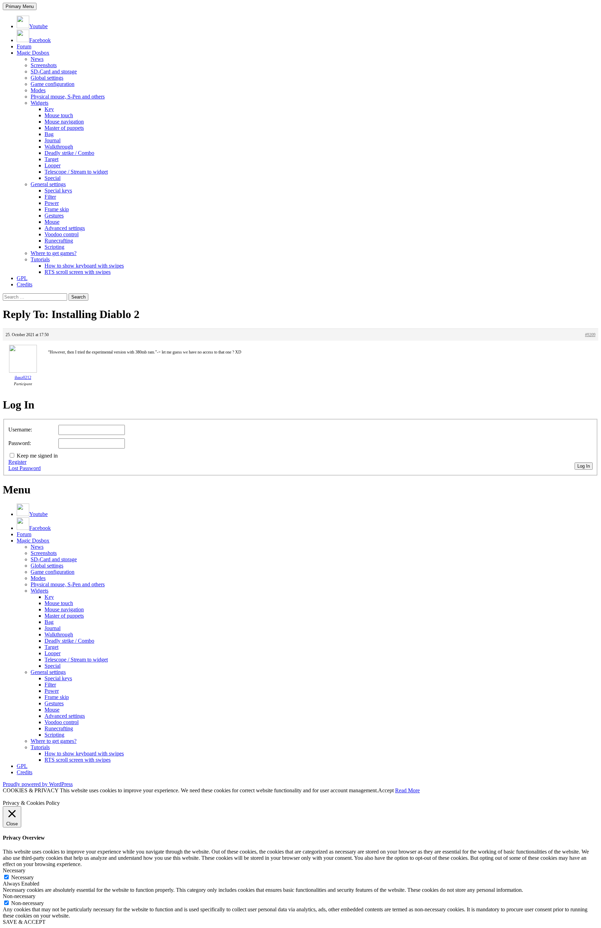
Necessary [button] (14, 870)
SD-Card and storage (54, 71)
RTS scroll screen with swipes (78, 272)
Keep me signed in (37, 456)
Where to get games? (54, 253)
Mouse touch (59, 115)
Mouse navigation (64, 122)
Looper (53, 165)
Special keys (58, 190)
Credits (24, 284)
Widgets (39, 103)
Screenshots (44, 65)
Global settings (47, 78)
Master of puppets (64, 128)
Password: (19, 443)
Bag (49, 134)
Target (51, 159)
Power (52, 203)
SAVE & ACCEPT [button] (24, 922)
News (37, 59)
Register (17, 462)
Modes (38, 90)
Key (49, 109)
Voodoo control (62, 234)
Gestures (54, 216)
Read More (407, 790)
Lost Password (24, 468)
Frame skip (57, 209)
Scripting (54, 247)
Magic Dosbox (33, 53)
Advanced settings (65, 228)
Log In (583, 466)
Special (53, 178)
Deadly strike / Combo (69, 153)
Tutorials (40, 259)
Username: (20, 430)
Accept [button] (386, 790)
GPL (22, 278)
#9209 (590, 334)
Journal (53, 140)
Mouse (52, 222)
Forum (24, 46)
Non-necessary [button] (19, 896)
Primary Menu (20, 6)
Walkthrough (59, 147)
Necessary (22, 877)
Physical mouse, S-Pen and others (68, 97)
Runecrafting (59, 241)
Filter (50, 197)
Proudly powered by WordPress (38, 784)
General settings (48, 184)
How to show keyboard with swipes (84, 266)
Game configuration (52, 84)
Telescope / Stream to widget (76, 172)
